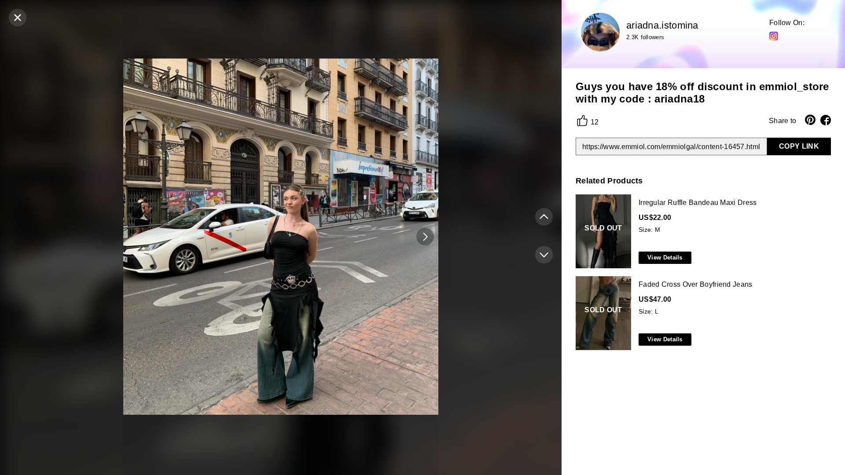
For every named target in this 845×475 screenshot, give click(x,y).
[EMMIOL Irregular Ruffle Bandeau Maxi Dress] (701, 231)
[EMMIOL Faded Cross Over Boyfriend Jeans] (701, 313)
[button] (425, 236)
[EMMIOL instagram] (773, 35)
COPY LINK (799, 146)
